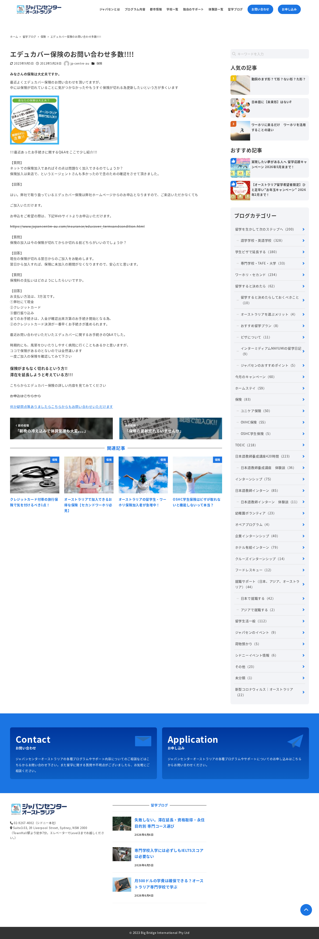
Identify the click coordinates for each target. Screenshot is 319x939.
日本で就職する (258, 598)
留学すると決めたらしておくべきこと (270, 300)
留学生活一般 (252, 621)
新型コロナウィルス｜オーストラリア (264, 692)
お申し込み (289, 9)
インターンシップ (254, 479)
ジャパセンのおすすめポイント (269, 365)
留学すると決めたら (256, 286)
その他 (245, 666)
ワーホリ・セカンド (257, 274)
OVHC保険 (254, 422)
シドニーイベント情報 (256, 655)
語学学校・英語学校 (263, 240)
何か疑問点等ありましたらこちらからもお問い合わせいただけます (61, 406)
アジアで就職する (259, 609)
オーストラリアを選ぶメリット (269, 314)
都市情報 (156, 9)
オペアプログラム (253, 524)
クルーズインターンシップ (261, 558)
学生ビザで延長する (257, 251)
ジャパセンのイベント (256, 632)
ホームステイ (251, 388)
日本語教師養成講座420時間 (263, 456)
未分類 (244, 677)
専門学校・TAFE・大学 (264, 263)
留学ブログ (235, 9)
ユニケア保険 (256, 410)
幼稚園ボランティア (256, 513)
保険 (99, 63)
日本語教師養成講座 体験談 (268, 467)
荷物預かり (248, 643)
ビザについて (256, 337)
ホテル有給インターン (257, 547)
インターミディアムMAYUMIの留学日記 (271, 351)
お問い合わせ (260, 9)
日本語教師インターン (257, 490)
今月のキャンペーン (256, 376)
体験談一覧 (216, 9)
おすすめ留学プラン (260, 325)
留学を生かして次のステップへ (265, 229)
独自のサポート (193, 9)
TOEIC (246, 445)
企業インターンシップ (257, 535)
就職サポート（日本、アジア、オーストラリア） (267, 584)
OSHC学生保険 (257, 433)
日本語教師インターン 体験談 (270, 501)
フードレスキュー (254, 570)
